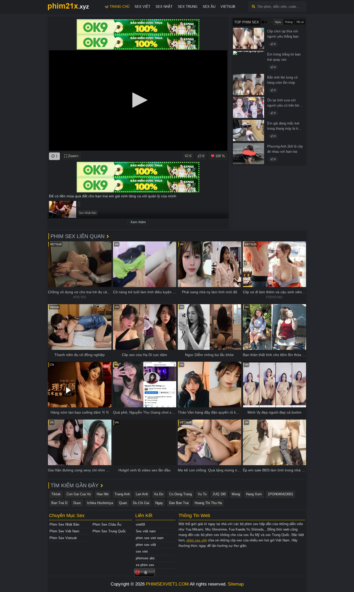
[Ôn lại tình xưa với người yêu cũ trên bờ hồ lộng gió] (248, 107)
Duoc (77, 503)
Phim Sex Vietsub (63, 538)
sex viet (142, 551)
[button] (138, 100)
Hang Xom (254, 494)
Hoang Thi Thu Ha (208, 503)
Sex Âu (209, 7)
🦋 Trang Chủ (116, 7)
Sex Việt (142, 7)
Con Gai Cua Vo (79, 494)
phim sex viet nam (150, 538)
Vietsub (228, 7)
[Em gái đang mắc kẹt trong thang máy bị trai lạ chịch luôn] (248, 130)
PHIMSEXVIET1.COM (167, 584)
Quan (123, 503)
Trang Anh (122, 494)
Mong (236, 494)
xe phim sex (145, 565)
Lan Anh (142, 494)
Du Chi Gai (141, 503)
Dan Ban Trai (179, 503)
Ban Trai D (59, 503)
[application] (138, 100)
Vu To (202, 494)
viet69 (140, 524)
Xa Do (158, 494)
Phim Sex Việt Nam (64, 531)
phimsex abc (145, 558)
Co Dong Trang (180, 494)
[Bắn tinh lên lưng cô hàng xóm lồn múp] (248, 84)
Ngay (159, 503)
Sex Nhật (164, 7)
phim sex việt (146, 545)
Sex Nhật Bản (87, 212)
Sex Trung (187, 7)
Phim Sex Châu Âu (107, 524)
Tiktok (56, 494)
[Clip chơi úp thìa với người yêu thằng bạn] (248, 38)
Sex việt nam (146, 531)
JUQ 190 (219, 494)
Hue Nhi (103, 494)
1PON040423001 (280, 494)
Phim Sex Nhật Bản (64, 524)
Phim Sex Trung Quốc (109, 531)
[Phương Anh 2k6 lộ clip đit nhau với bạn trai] (248, 153)
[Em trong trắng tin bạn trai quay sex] (248, 61)
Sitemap (236, 584)
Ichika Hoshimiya (100, 503)
